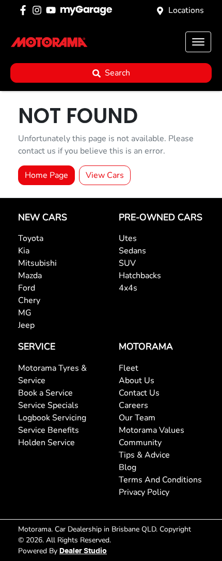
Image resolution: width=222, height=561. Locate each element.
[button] (198, 42)
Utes (128, 238)
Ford (26, 288)
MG (24, 313)
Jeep (26, 325)
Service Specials (48, 405)
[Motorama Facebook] (25, 10)
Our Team (137, 417)
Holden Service (46, 442)
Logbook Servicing (52, 417)
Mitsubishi (37, 263)
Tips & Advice (144, 455)
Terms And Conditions (160, 480)
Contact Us (139, 393)
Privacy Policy (144, 492)
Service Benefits (48, 430)
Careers (133, 405)
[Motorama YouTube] (53, 10)
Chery (29, 300)
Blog (127, 467)
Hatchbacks (140, 275)
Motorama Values (151, 430)
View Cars (105, 175)
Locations (186, 10)
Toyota (30, 238)
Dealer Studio (83, 551)
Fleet (128, 368)
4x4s (128, 288)
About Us (136, 380)
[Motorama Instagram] (39, 10)
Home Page (46, 175)
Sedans (132, 250)
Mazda (30, 275)
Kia (23, 250)
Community (140, 442)
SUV (127, 263)
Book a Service (45, 393)
